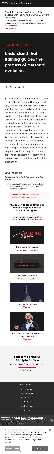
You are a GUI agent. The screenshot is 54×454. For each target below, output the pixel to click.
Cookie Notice (26, 402)
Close (51, 420)
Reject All (40, 449)
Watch (29, 308)
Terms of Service (27, 393)
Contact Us (25, 410)
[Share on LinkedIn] (15, 87)
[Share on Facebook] (7, 87)
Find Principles (27, 370)
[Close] (50, 430)
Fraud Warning (26, 389)
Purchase (21, 279)
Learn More (10, 28)
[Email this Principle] (20, 87)
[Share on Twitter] (11, 87)
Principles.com (35, 219)
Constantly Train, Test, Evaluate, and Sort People (24, 178)
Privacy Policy (26, 398)
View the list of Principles (18, 3)
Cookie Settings (12, 449)
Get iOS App (21, 250)
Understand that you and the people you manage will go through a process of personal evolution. (27, 186)
